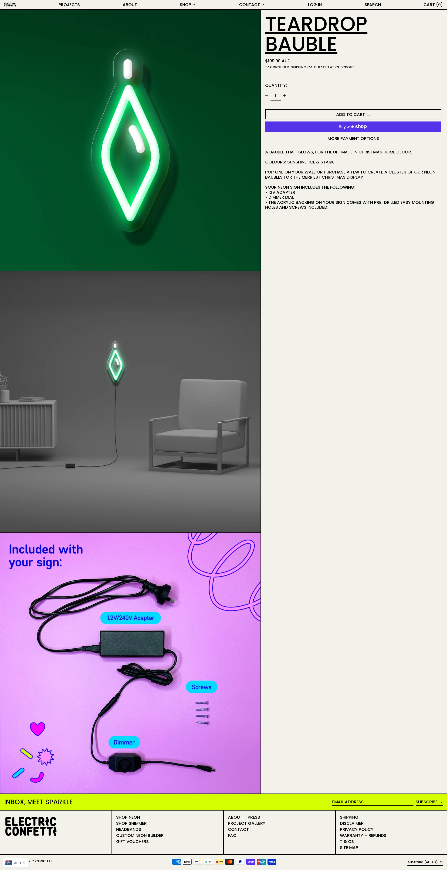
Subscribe (426, 802)
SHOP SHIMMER (131, 823)
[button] (373, 4)
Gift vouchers (132, 841)
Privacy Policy (356, 829)
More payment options (353, 138)
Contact (238, 829)
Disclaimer (352, 823)
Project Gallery (246, 823)
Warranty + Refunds (363, 835)
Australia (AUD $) (423, 862)
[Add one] (284, 95)
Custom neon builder (140, 835)
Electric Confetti (35, 861)
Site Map (349, 847)
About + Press (244, 817)
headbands (128, 829)
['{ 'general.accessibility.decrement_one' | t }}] (267, 95)
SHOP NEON (128, 817)
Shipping (298, 67)
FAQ (232, 835)
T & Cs (347, 841)
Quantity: (276, 85)
